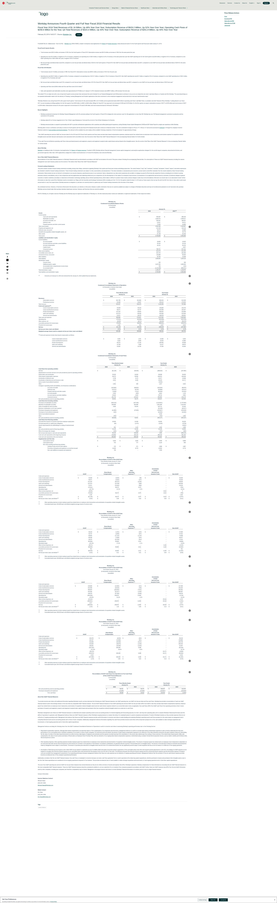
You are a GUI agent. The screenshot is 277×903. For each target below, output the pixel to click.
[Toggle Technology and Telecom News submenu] (187, 8)
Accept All (223, 899)
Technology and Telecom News (178, 8)
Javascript (227, 25)
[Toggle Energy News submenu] (120, 8)
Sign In (258, 3)
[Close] (274, 899)
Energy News (115, 8)
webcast (162, 127)
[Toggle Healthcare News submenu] (151, 8)
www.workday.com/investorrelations (58, 130)
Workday (40, 150)
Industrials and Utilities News (159, 8)
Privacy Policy (53, 901)
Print (225, 16)
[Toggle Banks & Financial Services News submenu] (139, 8)
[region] (138, 900)
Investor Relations (42, 807)
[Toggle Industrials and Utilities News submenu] (168, 8)
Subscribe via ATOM (229, 23)
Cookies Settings (203, 899)
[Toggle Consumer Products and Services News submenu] (110, 8)
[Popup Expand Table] (190, 227)
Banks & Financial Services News (129, 8)
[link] (222, 3)
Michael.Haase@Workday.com (45, 785)
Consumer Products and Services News (99, 8)
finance (104, 43)
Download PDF (228, 18)
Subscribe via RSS (229, 21)
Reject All (213, 899)
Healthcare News (145, 8)
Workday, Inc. (67, 34)
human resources (112, 43)
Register (266, 3)
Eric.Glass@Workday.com (44, 797)
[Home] (8, 3)
